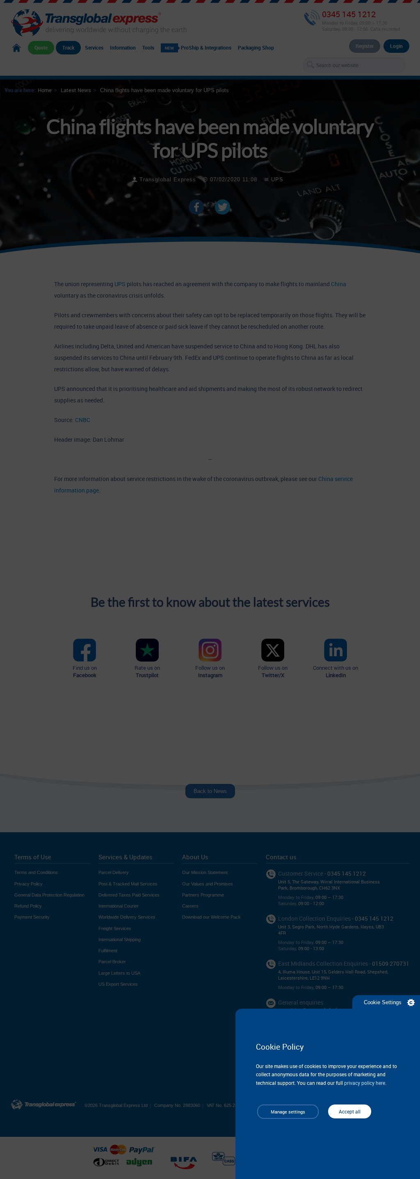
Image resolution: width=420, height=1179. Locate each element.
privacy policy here (364, 1083)
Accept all (350, 1111)
